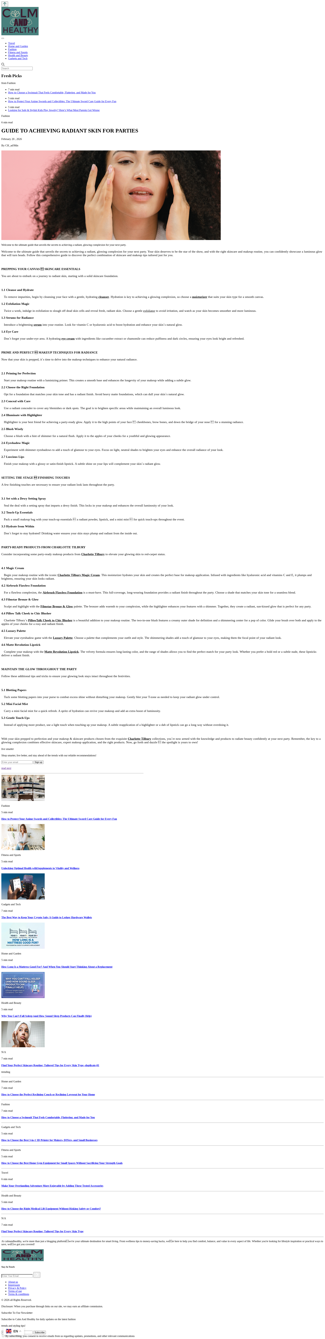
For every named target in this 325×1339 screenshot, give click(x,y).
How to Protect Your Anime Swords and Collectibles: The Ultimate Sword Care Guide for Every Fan (62, 101)
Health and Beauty (18, 55)
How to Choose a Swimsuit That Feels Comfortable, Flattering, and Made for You (52, 92)
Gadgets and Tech (17, 58)
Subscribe (40, 1332)
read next (6, 768)
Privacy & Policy (17, 1288)
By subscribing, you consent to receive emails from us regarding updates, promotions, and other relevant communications (70, 1336)
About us (13, 1281)
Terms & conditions (18, 1294)
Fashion (12, 49)
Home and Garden (18, 46)
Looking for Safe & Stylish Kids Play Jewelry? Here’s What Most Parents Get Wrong (54, 110)
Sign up (38, 762)
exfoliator (149, 310)
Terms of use (15, 1291)
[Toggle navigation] (2, 38)
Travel (11, 43)
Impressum (14, 1285)
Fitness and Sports (18, 52)
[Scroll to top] (4, 4)
